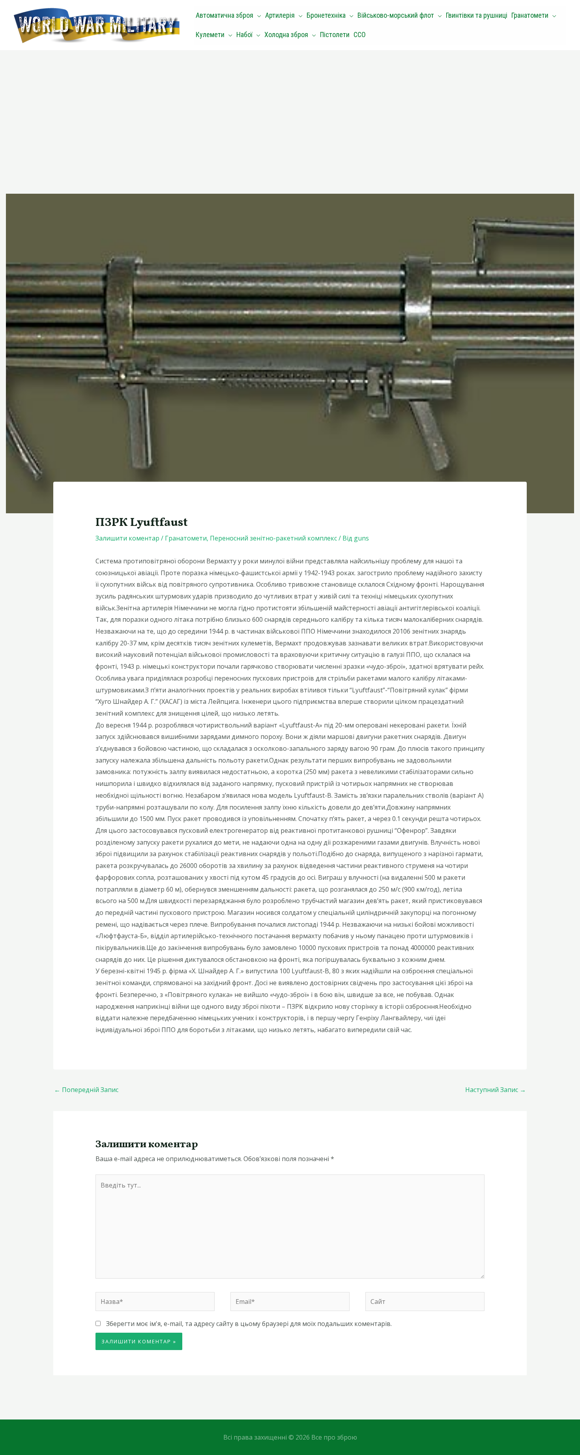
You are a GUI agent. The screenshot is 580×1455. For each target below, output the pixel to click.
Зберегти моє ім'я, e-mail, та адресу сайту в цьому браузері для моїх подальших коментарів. (249, 1323)
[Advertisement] (290, 109)
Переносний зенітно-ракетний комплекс (273, 538)
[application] (257, 15)
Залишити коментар (127, 538)
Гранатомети (186, 538)
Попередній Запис (86, 1089)
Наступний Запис (495, 1089)
